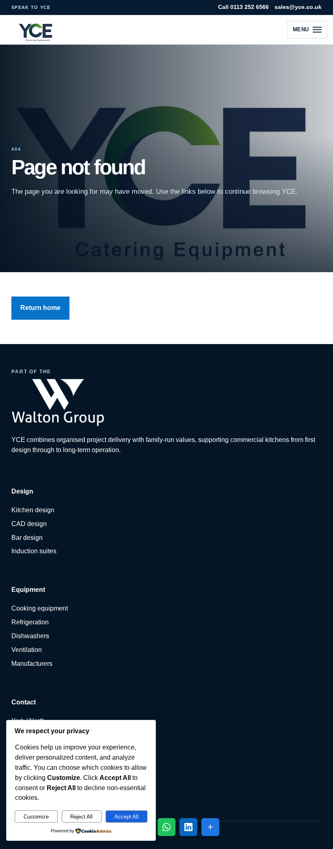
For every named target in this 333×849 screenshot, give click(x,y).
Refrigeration (30, 622)
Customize (36, 817)
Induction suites (33, 551)
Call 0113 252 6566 (243, 7)
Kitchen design (32, 510)
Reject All (81, 817)
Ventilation (26, 649)
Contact (22, 789)
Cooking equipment (39, 608)
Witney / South (32, 734)
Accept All (126, 817)
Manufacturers (31, 663)
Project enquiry (33, 748)
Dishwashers (30, 635)
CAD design (29, 523)
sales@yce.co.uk (298, 7)
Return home (40, 307)
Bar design (27, 537)
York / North (28, 720)
